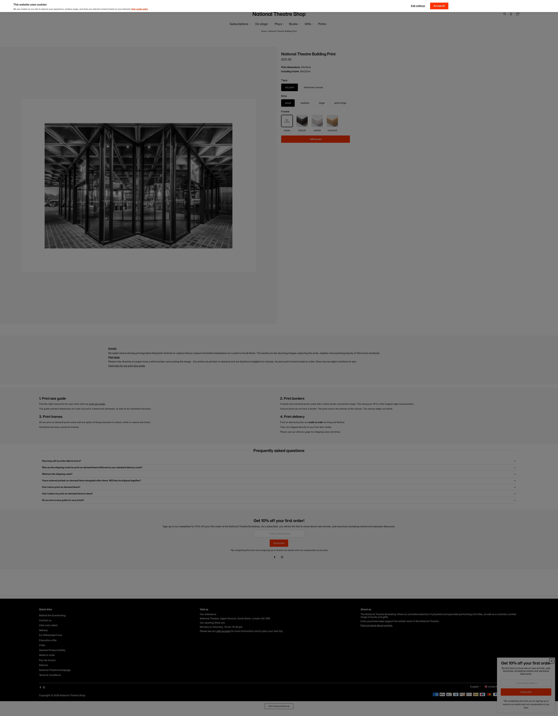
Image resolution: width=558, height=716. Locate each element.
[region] (279, 6)
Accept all (439, 6)
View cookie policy (139, 9)
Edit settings (418, 6)
